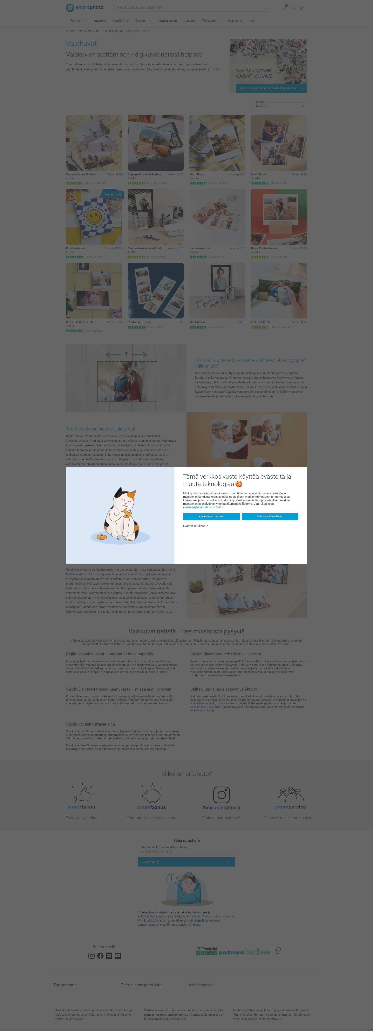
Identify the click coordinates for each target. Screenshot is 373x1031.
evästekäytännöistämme (199, 507)
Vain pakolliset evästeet (269, 516)
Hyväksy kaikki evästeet (211, 516)
